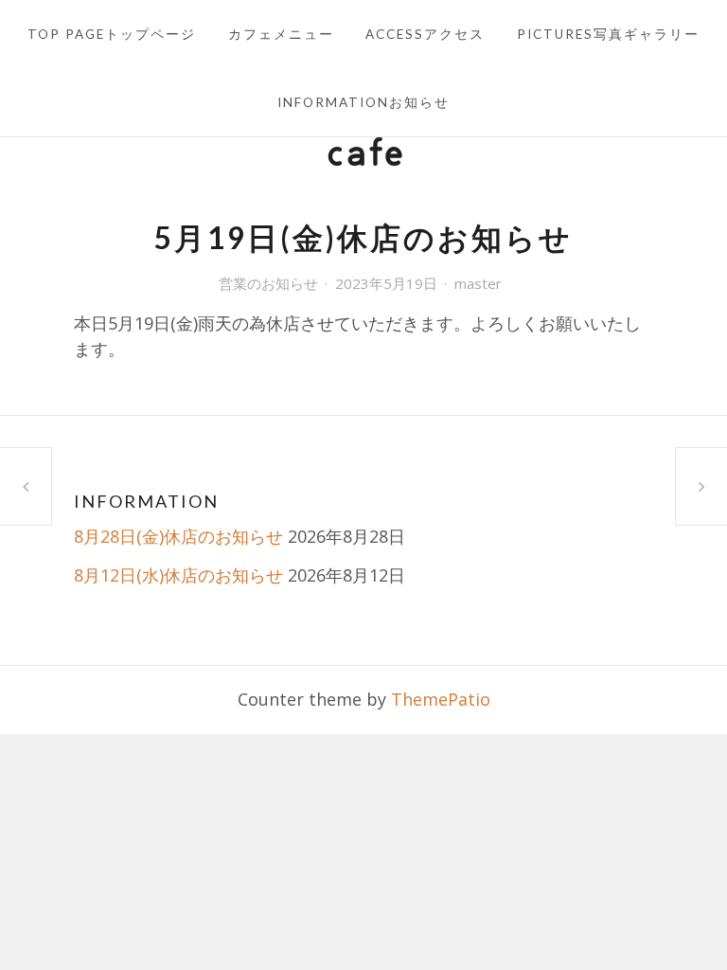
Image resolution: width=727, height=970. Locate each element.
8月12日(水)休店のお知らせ (178, 575)
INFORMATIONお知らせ (363, 102)
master (478, 283)
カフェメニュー (281, 34)
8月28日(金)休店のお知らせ (178, 536)
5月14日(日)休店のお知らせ (25, 486)
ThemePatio (440, 699)
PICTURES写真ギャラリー (608, 34)
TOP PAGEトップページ (111, 34)
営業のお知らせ (268, 283)
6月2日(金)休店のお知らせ (701, 486)
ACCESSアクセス (425, 34)
